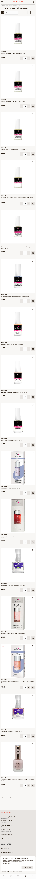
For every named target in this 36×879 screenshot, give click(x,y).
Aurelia (4, 52)
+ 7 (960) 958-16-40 (6, 829)
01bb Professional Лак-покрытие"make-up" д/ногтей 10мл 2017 (17, 780)
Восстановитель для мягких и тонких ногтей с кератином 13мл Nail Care (17, 247)
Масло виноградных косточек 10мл (11, 488)
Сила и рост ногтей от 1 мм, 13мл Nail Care (13, 101)
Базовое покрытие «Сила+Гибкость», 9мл (13, 585)
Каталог (7, 5)
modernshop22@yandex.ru (9, 817)
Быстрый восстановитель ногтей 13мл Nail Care (14, 392)
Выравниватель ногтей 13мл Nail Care (12, 344)
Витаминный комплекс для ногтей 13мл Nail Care (15, 296)
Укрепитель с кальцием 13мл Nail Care (12, 440)
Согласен (27, 867)
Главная (3, 5)
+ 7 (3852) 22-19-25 (6, 820)
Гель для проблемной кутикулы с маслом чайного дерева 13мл (17, 682)
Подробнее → (7, 863)
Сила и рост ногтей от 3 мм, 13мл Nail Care (13, 53)
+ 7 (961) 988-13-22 (6, 834)
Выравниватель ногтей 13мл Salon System (13, 633)
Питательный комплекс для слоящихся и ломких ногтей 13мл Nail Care (17, 198)
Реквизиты (4, 873)
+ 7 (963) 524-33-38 (6, 825)
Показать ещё (6, 798)
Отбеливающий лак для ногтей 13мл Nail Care (14, 149)
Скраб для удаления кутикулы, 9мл (11, 731)
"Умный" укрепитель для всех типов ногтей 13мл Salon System (16, 536)
